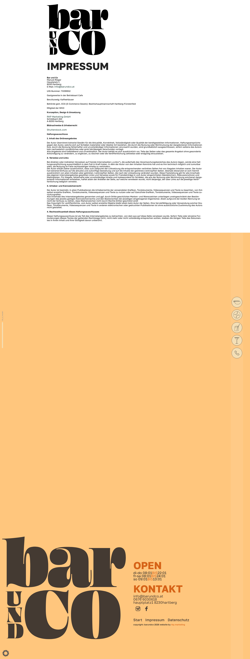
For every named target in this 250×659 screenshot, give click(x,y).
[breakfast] (237, 315)
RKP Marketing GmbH (59, 116)
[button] (5, 653)
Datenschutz (178, 620)
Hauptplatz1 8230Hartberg (155, 602)
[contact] (237, 353)
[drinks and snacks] (237, 327)
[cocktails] (237, 340)
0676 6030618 (145, 599)
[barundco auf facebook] (146, 609)
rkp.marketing (178, 624)
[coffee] (237, 302)
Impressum (154, 620)
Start (137, 620)
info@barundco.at (64, 86)
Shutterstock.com (57, 129)
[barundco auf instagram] (138, 609)
